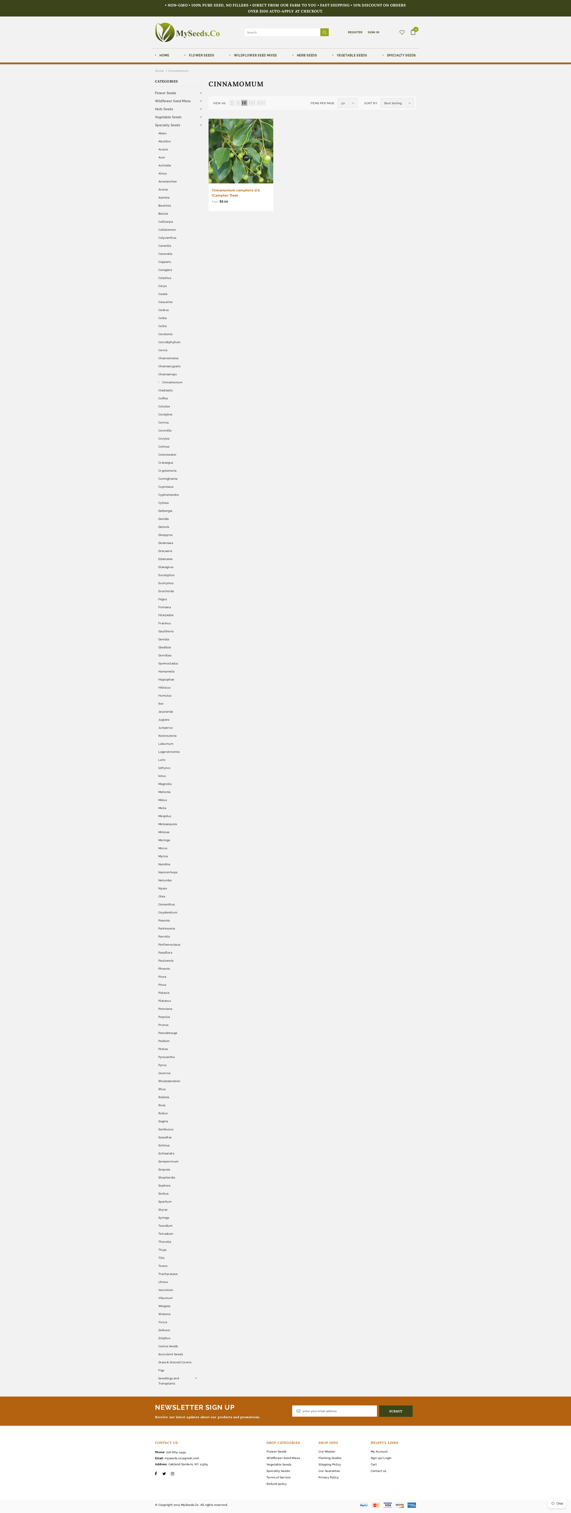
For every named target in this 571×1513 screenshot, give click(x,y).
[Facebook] (156, 1473)
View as (219, 103)
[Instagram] (172, 1473)
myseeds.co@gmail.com (182, 1458)
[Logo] (187, 32)
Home (159, 71)
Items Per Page (322, 103)
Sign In (373, 32)
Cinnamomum (178, 71)
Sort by (370, 103)
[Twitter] (164, 1473)
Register (356, 32)
